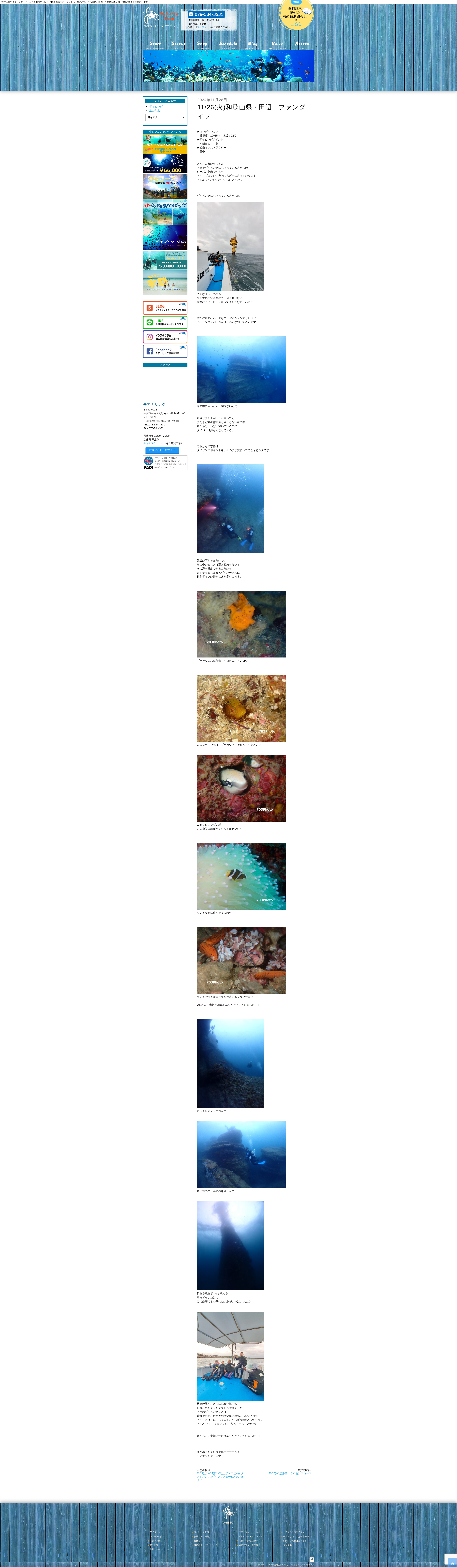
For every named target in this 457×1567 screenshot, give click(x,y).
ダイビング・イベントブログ (253, 1536)
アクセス (302, 48)
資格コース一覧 (201, 1536)
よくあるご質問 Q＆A (293, 1532)
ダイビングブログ (253, 48)
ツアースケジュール (228, 48)
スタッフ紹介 (156, 1541)
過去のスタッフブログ (249, 1545)
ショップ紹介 (204, 48)
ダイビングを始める (155, 48)
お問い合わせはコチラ (162, 449)
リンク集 (287, 1545)
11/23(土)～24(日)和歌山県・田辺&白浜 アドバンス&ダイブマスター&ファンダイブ (221, 1476)
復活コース (199, 1541)
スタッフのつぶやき (248, 1541)
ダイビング (156, 106)
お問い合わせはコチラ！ (295, 1541)
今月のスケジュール (155, 443)
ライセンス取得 (201, 1532)
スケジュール (204, 27)
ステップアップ (179, 48)
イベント (154, 109)
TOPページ (155, 1532)
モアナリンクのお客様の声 (296, 1536)
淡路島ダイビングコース (206, 1545)
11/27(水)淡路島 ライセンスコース (290, 1473)
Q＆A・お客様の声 (277, 48)
